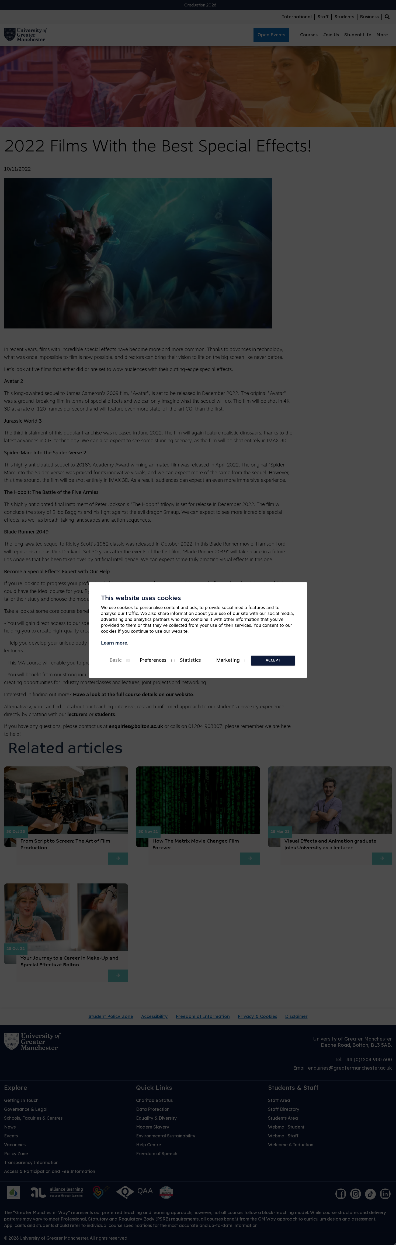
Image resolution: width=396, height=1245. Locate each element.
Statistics (190, 660)
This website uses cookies (141, 598)
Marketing (228, 660)
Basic (115, 660)
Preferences (153, 660)
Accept (273, 661)
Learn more (114, 643)
